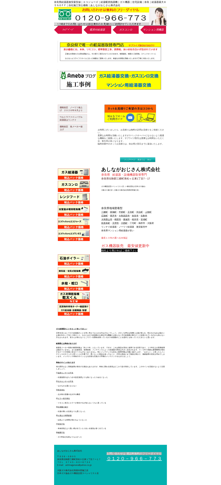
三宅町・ (134, 223)
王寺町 (131, 212)
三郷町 (104, 212)
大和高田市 (124, 215)
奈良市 (135, 215)
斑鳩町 (113, 212)
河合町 (139, 212)
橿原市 (117, 219)
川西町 (124, 223)
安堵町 (144, 219)
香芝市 (113, 215)
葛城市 (126, 219)
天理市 (115, 223)
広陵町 (104, 215)
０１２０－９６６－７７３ (134, 458)
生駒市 (144, 215)
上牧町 (148, 212)
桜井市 (135, 219)
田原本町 (105, 223)
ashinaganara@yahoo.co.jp (78, 465)
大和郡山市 (106, 219)
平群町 (122, 212)
